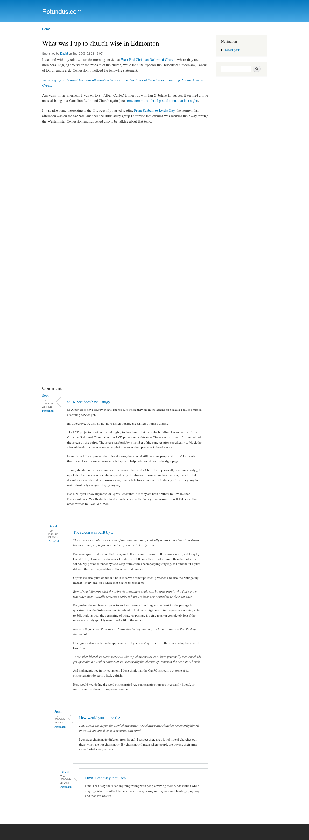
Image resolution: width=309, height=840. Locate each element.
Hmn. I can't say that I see (105, 777)
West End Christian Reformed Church (148, 59)
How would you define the (99, 717)
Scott (45, 395)
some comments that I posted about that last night (161, 100)
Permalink (48, 410)
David (64, 53)
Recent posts (232, 50)
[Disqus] (125, 188)
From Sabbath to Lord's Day (154, 110)
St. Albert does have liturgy (88, 401)
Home (46, 29)
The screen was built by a (93, 532)
